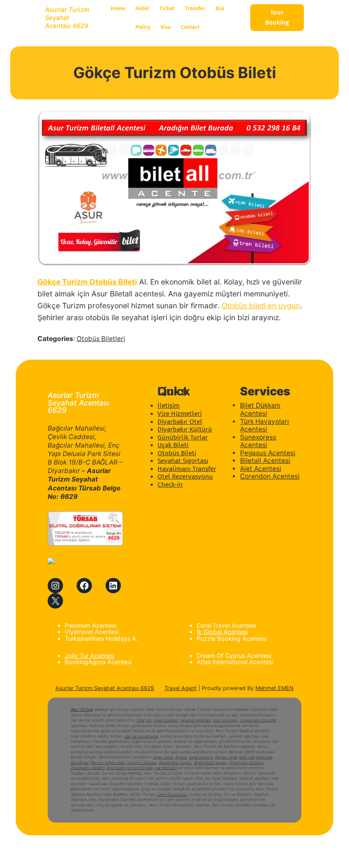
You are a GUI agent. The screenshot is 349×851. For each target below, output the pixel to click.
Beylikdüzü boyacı (210, 762)
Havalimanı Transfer (186, 469)
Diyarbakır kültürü (246, 762)
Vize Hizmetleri (179, 413)
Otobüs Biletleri (101, 339)
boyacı (181, 757)
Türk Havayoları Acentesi (264, 425)
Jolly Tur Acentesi (89, 655)
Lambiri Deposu (142, 762)
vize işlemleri (225, 720)
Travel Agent (180, 688)
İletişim (168, 405)
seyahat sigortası (195, 720)
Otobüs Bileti (176, 453)
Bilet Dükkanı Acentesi (260, 409)
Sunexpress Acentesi (258, 441)
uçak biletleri (166, 720)
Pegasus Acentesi (267, 453)
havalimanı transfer (258, 720)
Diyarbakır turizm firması (129, 767)
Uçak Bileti (173, 445)
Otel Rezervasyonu (185, 476)
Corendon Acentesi (270, 476)
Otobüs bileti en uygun (261, 305)
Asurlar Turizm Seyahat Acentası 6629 (67, 18)
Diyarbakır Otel (179, 422)
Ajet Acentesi (260, 469)
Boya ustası (163, 757)
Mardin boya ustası (107, 762)
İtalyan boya (226, 757)
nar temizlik (166, 767)
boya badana (201, 757)
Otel (140, 720)
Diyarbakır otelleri (87, 767)
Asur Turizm (82, 709)
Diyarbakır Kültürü (184, 429)
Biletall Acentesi (265, 460)
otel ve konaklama (141, 736)
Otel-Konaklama (172, 794)
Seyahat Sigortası (182, 461)
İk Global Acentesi (222, 631)
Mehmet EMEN (274, 688)
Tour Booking (277, 17)
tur (149, 720)
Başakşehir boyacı (175, 762)
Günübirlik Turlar (182, 437)
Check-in (170, 484)
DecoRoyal (80, 762)
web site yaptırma (255, 757)
